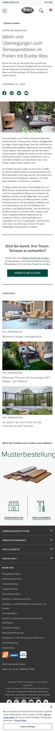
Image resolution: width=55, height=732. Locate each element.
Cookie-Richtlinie (10, 589)
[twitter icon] (19, 93)
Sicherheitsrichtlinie (11, 594)
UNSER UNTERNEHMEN (14, 540)
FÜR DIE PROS (9, 558)
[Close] (51, 707)
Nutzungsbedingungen (13, 632)
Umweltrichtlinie (9, 613)
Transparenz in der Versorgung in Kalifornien (23, 637)
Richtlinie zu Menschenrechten (16, 599)
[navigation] (27, 7)
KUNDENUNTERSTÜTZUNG (15, 531)
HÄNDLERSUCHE (10, 2)
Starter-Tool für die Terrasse (36, 258)
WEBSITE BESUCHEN (27, 273)
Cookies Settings (27, 726)
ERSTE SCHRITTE (11, 549)
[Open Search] (41, 11)
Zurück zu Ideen (12, 23)
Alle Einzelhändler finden (14, 664)
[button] (27, 117)
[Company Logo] (27, 10)
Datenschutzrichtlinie (12, 579)
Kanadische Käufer (11, 627)
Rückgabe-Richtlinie (11, 573)
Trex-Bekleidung (10, 642)
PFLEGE (49, 2)
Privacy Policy (20, 720)
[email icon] (26, 93)
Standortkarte (8, 647)
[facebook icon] (4, 93)
